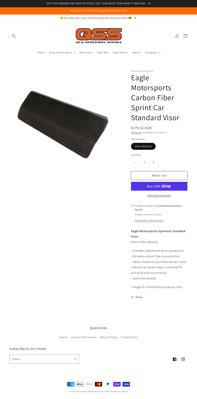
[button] (14, 36)
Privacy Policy (129, 337)
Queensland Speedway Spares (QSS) (92, 391)
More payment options (159, 195)
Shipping (136, 132)
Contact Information (84, 337)
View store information (149, 220)
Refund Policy (109, 337)
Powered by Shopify (119, 391)
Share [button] (139, 297)
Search (63, 337)
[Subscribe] (74, 359)
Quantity (136, 154)
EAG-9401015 (143, 146)
